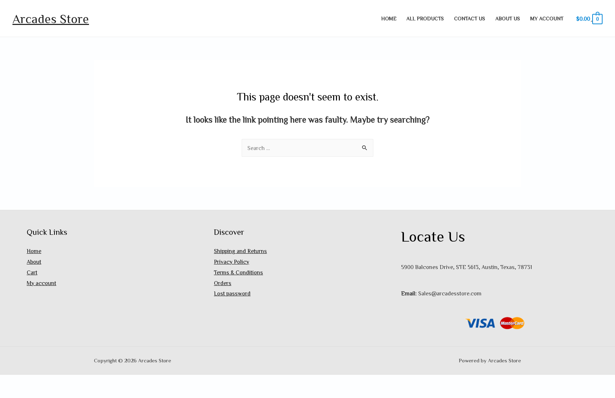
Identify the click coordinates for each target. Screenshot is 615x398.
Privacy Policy (231, 261)
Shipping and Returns (240, 251)
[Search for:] (307, 148)
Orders (222, 283)
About (34, 261)
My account (546, 18)
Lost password (232, 293)
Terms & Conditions (238, 272)
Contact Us (469, 18)
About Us (507, 18)
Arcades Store (50, 18)
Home (388, 18)
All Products (425, 18)
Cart (32, 272)
